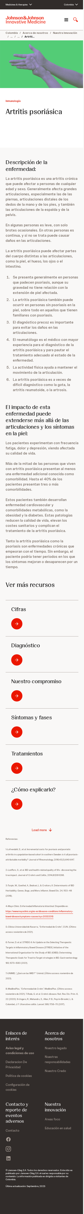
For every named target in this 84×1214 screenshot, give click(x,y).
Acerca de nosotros (35, 33)
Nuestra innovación (65, 33)
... (11, 37)
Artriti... (29, 37)
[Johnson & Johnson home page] (26, 20)
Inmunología (13, 101)
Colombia (12, 33)
